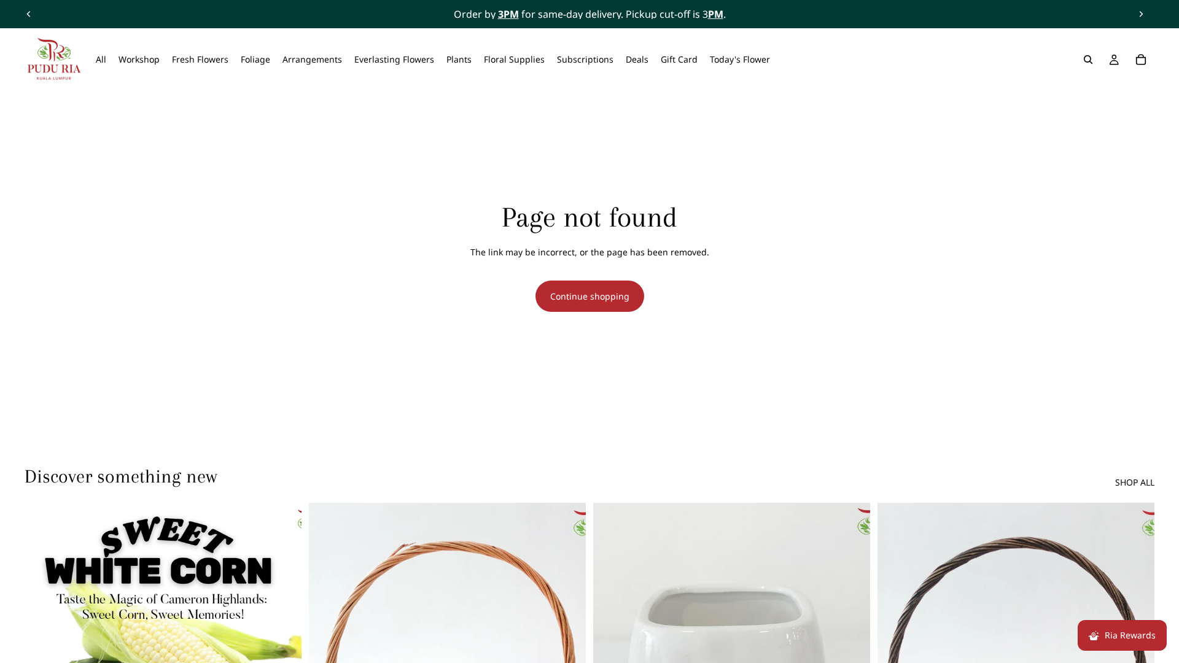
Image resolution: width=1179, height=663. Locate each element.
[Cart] (1140, 59)
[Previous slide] (28, 14)
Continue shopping (589, 296)
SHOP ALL (1134, 482)
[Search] (1088, 59)
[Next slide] (1140, 14)
